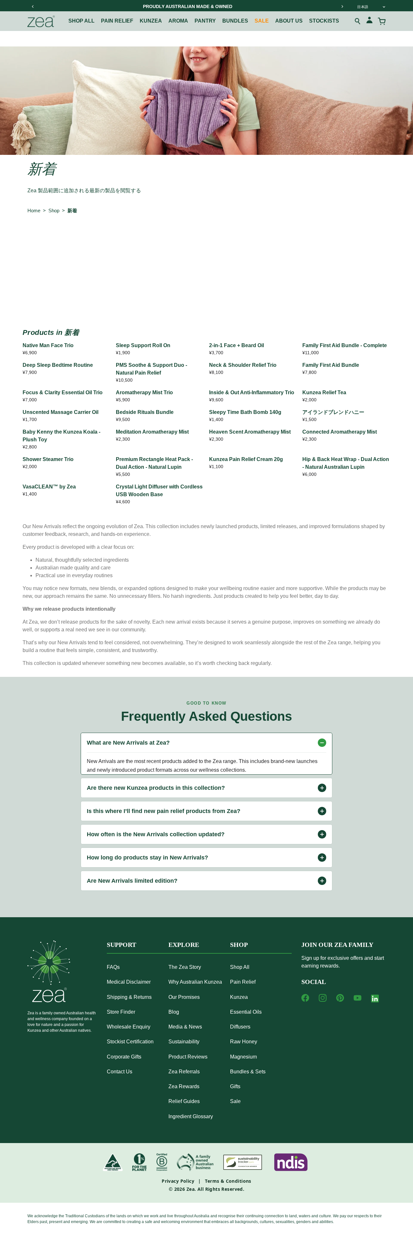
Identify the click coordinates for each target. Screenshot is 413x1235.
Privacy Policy (178, 1181)
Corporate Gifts (124, 1056)
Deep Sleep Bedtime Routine (58, 365)
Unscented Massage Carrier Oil (60, 412)
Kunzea (151, 21)
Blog (173, 1012)
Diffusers (240, 1026)
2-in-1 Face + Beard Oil (236, 345)
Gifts (235, 1086)
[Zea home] (41, 21)
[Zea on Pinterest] (340, 998)
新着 (72, 210)
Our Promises (184, 997)
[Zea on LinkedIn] (375, 1000)
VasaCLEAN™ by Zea (49, 486)
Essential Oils (246, 1012)
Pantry (205, 21)
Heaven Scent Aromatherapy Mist (250, 432)
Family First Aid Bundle (330, 365)
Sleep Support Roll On (143, 345)
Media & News (185, 1026)
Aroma (178, 21)
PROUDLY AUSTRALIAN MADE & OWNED (187, 6)
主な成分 (220, 237)
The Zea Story (184, 967)
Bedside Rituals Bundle (145, 412)
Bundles (235, 21)
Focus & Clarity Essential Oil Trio (63, 392)
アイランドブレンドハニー (333, 412)
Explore (183, 944)
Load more (206, 298)
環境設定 (136, 237)
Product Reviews (187, 1056)
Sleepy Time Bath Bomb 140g (245, 412)
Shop (53, 210)
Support (121, 944)
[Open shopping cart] (382, 21)
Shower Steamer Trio (48, 459)
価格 (188, 237)
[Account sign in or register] (369, 21)
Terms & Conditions (228, 1181)
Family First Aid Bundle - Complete (344, 345)
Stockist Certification (130, 1041)
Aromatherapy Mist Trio (144, 392)
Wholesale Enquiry (128, 1026)
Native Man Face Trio (48, 345)
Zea (190, 1189)
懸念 (104, 237)
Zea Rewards (183, 1086)
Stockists (324, 21)
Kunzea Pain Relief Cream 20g (246, 459)
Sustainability (183, 1041)
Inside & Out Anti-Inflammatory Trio (251, 392)
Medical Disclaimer (129, 982)
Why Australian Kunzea (195, 982)
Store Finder (121, 1012)
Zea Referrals (184, 1071)
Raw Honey (243, 1041)
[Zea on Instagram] (323, 998)
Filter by (40, 237)
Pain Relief (117, 21)
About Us (289, 21)
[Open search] (358, 21)
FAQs (113, 967)
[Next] (342, 6)
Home (33, 210)
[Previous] (33, 6)
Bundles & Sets (248, 1071)
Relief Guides (184, 1101)
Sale (262, 21)
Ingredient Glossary (190, 1116)
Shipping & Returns (129, 997)
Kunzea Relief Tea (324, 392)
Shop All (81, 21)
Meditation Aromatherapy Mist (152, 432)
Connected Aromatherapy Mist (339, 432)
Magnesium (243, 1056)
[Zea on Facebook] (305, 998)
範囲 (78, 237)
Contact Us (119, 1071)
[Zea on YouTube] (357, 998)
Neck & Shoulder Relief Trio (243, 365)
